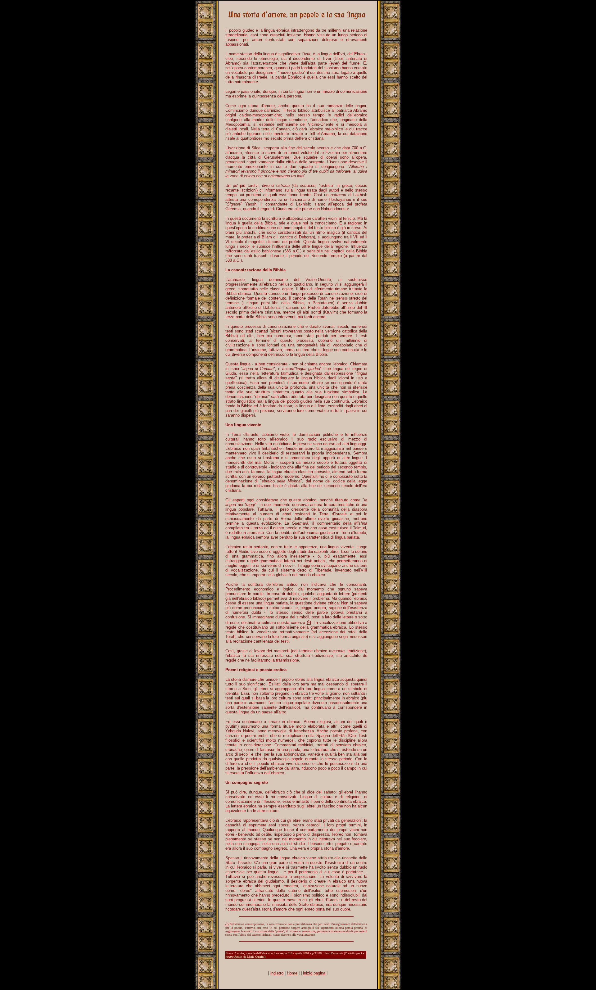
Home (292, 973)
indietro (276, 973)
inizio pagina (314, 973)
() (226, 924)
